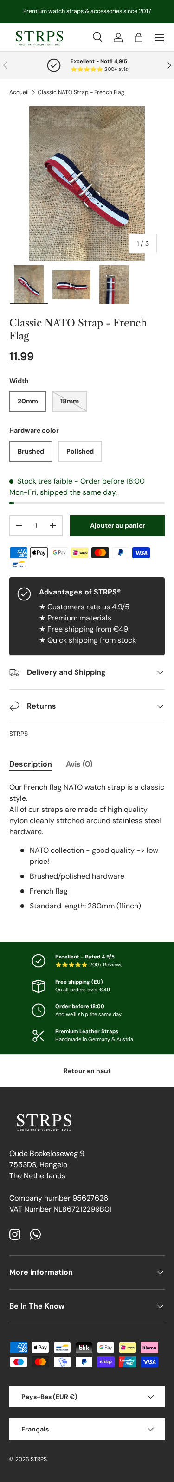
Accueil (19, 92)
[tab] (30, 764)
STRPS (18, 733)
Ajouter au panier (117, 525)
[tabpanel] (87, 847)
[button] (139, 37)
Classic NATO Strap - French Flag (81, 92)
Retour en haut (87, 1071)
